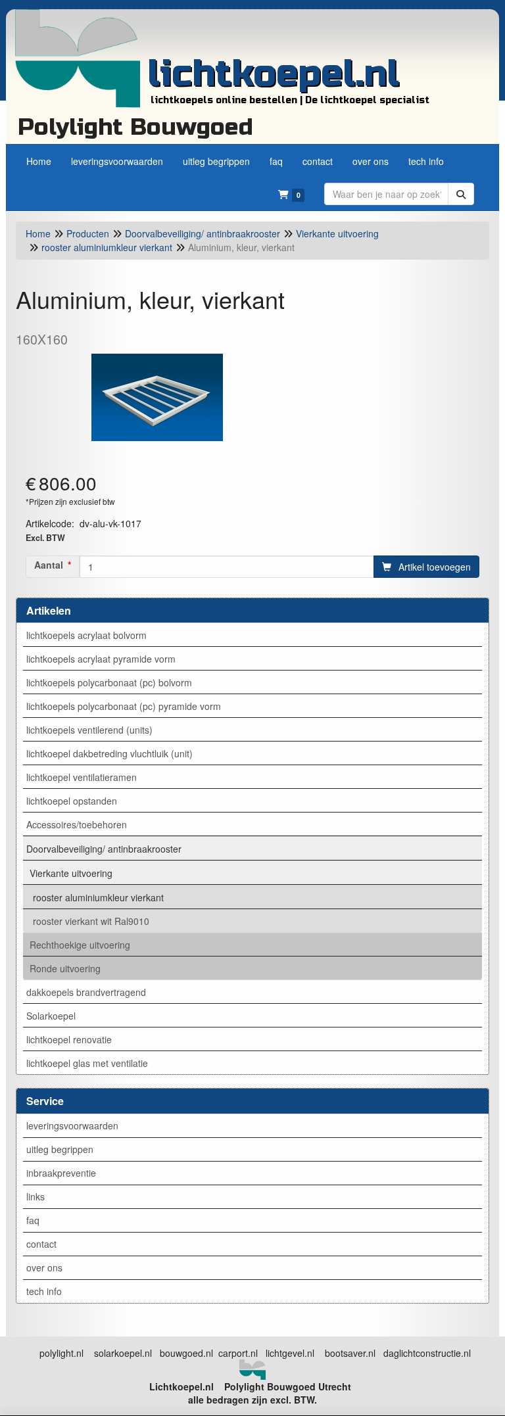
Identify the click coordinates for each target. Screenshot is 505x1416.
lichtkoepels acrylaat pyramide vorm (101, 658)
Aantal (48, 564)
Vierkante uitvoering (71, 873)
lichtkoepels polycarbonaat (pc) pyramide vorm (123, 706)
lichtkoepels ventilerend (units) (89, 729)
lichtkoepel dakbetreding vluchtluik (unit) (109, 753)
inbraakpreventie (61, 1172)
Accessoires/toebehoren (76, 824)
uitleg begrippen (59, 1149)
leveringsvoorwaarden (72, 1125)
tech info (44, 1291)
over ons (44, 1267)
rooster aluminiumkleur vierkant (98, 897)
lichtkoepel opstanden (71, 800)
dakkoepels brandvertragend (86, 992)
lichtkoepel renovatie (69, 1039)
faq (32, 1220)
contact (41, 1243)
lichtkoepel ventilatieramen (81, 777)
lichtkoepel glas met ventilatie (87, 1063)
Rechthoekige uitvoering (80, 944)
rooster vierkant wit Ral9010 (91, 921)
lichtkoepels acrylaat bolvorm (86, 635)
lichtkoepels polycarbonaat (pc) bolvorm (109, 682)
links (35, 1196)
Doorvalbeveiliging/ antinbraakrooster (103, 848)
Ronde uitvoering (65, 968)
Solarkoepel (51, 1015)
